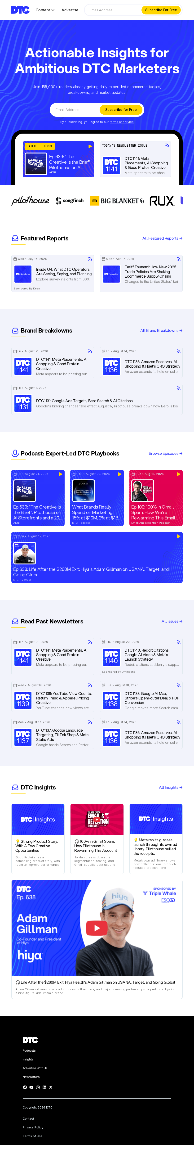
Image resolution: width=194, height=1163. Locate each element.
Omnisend (128, 671)
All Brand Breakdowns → (161, 330)
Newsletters (31, 1076)
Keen (36, 288)
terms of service (122, 122)
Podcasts (29, 1050)
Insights (28, 1059)
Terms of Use (33, 1136)
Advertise (70, 10)
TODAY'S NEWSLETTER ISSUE (124, 145)
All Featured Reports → (162, 238)
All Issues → (172, 621)
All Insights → (171, 787)
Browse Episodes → (166, 453)
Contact (28, 1118)
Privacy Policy (33, 1127)
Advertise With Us (35, 1068)
